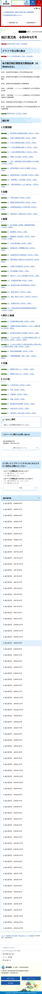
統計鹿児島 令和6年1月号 (13, 691)
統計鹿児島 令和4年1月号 (13, 837)
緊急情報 (39, 4)
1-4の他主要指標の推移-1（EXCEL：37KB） (22, 147)
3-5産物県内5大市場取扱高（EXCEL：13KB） (23, 255)
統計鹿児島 (7, 498)
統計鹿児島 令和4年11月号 (14, 776)
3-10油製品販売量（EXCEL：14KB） (20, 280)
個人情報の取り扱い (9, 954)
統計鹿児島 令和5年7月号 (13, 728)
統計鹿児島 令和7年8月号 (13, 576)
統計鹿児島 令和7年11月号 (14, 558)
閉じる (38, 8)
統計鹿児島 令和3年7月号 (13, 873)
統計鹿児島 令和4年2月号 (13, 831)
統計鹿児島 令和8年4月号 (13, 527)
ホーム (3, 935)
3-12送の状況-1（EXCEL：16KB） (19, 292)
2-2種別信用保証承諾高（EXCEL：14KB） (22, 202)
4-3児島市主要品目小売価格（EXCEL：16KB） (23, 333)
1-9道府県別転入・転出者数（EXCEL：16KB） (23, 175)
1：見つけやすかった (12, 481)
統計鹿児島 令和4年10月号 (14, 782)
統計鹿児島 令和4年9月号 (13, 788)
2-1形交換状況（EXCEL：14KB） (19, 197)
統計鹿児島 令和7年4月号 (13, 600)
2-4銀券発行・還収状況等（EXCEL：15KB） (22, 214)
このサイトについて (9, 947)
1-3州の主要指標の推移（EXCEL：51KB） (22, 142)
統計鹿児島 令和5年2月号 (13, 758)
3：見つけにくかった (12, 483)
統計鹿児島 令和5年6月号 (13, 734)
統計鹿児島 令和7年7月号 (13, 582)
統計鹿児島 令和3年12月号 (14, 843)
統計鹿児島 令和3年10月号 (14, 849)
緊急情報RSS (31, 22)
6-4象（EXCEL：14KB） (16, 399)
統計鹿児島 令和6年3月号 (13, 679)
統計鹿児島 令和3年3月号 (13, 898)
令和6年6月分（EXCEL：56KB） (17, 113)
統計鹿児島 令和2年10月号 (14, 928)
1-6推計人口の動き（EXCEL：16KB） (20, 157)
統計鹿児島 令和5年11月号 (14, 703)
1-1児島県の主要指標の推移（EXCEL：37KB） (23, 133)
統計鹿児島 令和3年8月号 (13, 867)
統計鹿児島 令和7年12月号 (14, 552)
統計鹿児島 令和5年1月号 (13, 764)
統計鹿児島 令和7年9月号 (13, 570)
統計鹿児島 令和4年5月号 (13, 813)
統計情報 (14, 935)
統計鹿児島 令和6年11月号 (14, 631)
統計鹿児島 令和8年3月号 (13, 534)
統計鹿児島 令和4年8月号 (13, 794)
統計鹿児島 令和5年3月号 (13, 752)
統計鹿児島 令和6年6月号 (13, 661)
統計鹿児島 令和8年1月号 (13, 546)
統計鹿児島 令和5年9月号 (13, 716)
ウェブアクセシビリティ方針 (11, 951)
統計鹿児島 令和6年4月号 (13, 673)
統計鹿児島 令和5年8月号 (13, 722)
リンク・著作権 (7, 957)
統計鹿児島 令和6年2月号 (13, 685)
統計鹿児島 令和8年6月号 (13, 515)
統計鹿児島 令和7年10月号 (14, 564)
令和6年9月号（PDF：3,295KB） (17, 44)
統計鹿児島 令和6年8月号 (13, 649)
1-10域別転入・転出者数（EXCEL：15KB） (22, 179)
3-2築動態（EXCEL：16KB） (17, 232)
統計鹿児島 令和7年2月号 (13, 612)
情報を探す (33, 4)
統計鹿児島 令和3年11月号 (14, 855)
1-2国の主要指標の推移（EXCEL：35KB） (22, 138)
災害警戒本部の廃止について (13, 15)
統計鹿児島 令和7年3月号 (13, 606)
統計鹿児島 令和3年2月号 (13, 904)
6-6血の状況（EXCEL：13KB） (18, 408)
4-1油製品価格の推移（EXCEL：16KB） (21, 321)
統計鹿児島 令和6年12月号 (14, 624)
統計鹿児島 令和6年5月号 (13, 667)
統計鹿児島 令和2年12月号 (14, 916)
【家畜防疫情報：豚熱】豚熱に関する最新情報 (19, 12)
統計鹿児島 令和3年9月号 (13, 861)
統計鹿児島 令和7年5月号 (13, 594)
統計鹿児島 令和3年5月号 (13, 886)
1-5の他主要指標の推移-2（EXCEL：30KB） (22, 152)
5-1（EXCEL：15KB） (21, 369)
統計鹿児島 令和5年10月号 (14, 710)
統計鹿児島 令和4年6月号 (13, 807)
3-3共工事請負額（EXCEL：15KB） (20, 243)
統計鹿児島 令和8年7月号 (13, 509)
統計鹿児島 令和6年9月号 (13, 643)
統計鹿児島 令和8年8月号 (13, 503)
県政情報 (8, 935)
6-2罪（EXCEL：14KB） (16, 389)
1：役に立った (10, 473)
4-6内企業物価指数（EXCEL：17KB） (20, 351)
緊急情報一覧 (13, 22)
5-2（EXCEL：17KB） (21, 374)
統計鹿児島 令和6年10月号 (14, 637)
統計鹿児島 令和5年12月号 (14, 697)
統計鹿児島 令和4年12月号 (14, 770)
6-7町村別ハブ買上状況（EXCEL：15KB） (22, 413)
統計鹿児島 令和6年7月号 (13, 655)
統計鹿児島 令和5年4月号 (13, 746)
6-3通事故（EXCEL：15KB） (17, 394)
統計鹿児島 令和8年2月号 (13, 540)
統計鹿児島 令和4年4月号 (13, 819)
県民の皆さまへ (23, 935)
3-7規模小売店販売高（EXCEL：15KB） (21, 266)
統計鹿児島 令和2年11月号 (14, 922)
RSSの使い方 (7, 960)
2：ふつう (21, 473)
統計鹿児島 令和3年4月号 (13, 892)
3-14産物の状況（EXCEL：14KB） (19, 303)
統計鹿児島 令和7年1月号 (13, 618)
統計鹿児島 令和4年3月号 (13, 825)
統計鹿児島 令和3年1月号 (13, 910)
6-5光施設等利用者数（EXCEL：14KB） (21, 404)
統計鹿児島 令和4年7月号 (13, 801)
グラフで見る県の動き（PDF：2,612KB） (20, 56)
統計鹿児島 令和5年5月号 (13, 740)
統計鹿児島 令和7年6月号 (13, 588)
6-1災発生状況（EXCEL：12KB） (19, 385)
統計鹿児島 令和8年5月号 (13, 521)
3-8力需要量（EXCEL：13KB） (18, 271)
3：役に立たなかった (12, 475)
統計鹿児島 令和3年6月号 (13, 879)
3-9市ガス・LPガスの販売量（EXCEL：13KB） (23, 275)
